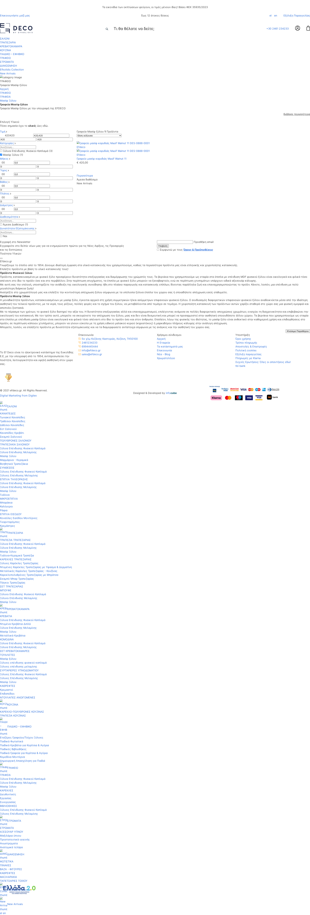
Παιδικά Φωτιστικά (11, 741)
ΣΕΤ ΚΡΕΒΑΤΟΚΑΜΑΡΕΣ (15, 651)
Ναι (5, 236)
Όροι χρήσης (243, 338)
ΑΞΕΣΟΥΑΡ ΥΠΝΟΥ (11, 831)
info (171, 393)
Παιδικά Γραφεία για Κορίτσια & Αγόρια (24, 753)
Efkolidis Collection (12, 69)
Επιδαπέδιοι (7, 693)
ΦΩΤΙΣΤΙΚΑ (6, 861)
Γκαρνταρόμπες (10, 522)
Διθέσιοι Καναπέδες (12, 425)
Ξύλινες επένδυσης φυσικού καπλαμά (23, 662)
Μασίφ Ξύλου (8, 456)
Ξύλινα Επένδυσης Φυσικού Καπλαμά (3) (28, 150)
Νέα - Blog (163, 354)
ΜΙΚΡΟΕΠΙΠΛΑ (9, 498)
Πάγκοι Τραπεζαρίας (12, 582)
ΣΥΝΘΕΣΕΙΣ (7, 467)
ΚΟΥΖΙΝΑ (5, 50)
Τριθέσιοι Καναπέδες (12, 421)
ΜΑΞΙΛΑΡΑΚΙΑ (8, 877)
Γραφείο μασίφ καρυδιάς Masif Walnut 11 (101, 158)
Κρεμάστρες (7, 525)
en (275, 15)
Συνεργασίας (8, 802)
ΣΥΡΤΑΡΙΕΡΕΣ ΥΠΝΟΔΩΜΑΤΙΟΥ (19, 670)
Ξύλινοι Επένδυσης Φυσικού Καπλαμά (23, 594)
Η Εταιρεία (163, 342)
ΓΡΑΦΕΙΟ (5, 58)
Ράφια (3, 510)
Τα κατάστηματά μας (170, 346)
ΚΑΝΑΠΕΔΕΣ (8, 413)
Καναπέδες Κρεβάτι (12, 432)
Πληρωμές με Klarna (248, 358)
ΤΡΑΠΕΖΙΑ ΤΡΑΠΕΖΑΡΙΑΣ (15, 540)
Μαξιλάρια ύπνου (10, 835)
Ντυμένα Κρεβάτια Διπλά (15, 623)
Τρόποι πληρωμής (246, 342)
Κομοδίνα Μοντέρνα (12, 756)
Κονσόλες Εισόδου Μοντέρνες (18, 518)
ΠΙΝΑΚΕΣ (5, 865)
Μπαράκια (6, 502)
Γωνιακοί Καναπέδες (12, 417)
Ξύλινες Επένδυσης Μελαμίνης (19, 475)
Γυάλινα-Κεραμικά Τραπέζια (17, 555)
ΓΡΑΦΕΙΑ (5, 96)
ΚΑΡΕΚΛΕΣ (6, 790)
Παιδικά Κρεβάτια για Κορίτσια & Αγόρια (24, 745)
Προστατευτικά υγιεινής (15, 839)
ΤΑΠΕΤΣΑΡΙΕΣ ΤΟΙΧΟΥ (13, 880)
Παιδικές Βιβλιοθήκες (13, 749)
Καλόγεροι (6, 506)
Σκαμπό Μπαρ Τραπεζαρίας (17, 578)
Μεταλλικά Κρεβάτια (12, 635)
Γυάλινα (5, 494)
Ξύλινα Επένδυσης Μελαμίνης (18, 452)
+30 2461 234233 (277, 28)
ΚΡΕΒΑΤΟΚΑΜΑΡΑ (11, 46)
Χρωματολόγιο (166, 358)
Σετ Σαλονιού (8, 429)
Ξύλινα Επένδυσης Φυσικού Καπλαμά (22, 448)
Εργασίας (5, 798)
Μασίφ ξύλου (8, 658)
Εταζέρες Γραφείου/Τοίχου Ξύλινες (21, 737)
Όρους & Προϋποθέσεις (198, 249)
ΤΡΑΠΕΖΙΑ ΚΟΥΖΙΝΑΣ (13, 715)
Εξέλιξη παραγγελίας (248, 354)
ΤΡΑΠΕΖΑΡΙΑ (8, 42)
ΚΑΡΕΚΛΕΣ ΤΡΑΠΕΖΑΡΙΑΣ (15, 559)
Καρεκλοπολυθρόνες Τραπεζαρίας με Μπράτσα (29, 574)
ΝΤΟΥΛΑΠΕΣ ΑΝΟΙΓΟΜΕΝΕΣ (17, 697)
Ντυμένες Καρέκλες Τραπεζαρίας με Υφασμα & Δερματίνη (36, 567)
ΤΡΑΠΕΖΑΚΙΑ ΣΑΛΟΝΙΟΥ (15, 444)
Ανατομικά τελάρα (11, 847)
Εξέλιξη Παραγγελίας (297, 15)
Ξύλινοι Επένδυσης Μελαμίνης (18, 598)
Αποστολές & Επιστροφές (251, 346)
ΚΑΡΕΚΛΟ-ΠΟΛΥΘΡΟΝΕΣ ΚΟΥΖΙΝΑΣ (22, 711)
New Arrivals (8, 73)
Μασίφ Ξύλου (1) (13, 154)
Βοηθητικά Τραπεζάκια (14, 463)
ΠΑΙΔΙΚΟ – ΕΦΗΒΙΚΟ (12, 54)
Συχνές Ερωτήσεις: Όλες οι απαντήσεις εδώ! (263, 362)
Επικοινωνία (164, 350)
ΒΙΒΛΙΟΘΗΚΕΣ (8, 806)
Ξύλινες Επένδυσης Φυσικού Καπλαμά (23, 471)
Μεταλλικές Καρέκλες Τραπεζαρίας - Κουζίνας (28, 571)
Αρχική (4, 89)
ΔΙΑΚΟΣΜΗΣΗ (8, 65)
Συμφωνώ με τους (186, 249)
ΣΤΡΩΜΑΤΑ (7, 61)
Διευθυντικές (8, 794)
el (270, 15)
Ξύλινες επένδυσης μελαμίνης (18, 666)
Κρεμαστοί (6, 689)
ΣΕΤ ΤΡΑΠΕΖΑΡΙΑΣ (11, 586)
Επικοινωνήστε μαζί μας (15, 15)
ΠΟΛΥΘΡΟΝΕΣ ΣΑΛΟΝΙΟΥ (15, 440)
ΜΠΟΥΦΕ (5, 590)
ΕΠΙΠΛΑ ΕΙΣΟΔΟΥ (11, 514)
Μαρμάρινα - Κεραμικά (14, 460)
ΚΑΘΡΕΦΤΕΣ (7, 685)
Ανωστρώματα (9, 843)
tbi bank (240, 365)
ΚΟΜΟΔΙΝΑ (7, 639)
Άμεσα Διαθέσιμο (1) (15, 224)
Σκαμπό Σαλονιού (11, 436)
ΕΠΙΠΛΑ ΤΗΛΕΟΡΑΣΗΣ (14, 479)
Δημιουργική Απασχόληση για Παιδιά (22, 760)
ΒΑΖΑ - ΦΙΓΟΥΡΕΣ (11, 869)
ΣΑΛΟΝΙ (5, 38)
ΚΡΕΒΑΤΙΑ (6, 616)
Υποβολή (162, 246)
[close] (1, 258)
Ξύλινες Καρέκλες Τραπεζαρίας (19, 563)
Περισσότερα (85, 175)
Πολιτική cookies (245, 350)
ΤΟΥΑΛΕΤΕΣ (7, 654)
